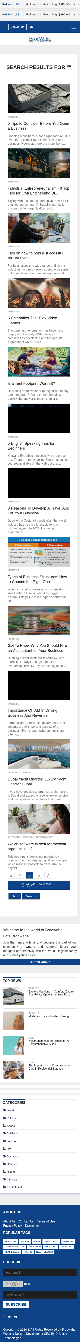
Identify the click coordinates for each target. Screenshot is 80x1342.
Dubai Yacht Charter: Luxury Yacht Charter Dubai (37, 781)
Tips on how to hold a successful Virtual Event (35, 255)
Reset (27, 1283)
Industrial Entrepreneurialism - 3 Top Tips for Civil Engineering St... (38, 191)
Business (13, 117)
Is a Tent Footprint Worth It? (31, 383)
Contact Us (17, 27)
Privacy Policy (12, 1224)
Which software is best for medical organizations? (37, 846)
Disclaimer (32, 1224)
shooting (50, 1246)
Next (15, 896)
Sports (11, 1126)
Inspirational (14, 1187)
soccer (25, 1241)
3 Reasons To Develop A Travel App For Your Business (38, 510)
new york (10, 1241)
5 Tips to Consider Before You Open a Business (38, 126)
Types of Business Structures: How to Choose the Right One (37, 579)
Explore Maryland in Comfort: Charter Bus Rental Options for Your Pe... (51, 993)
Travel (26, 772)
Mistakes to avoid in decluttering (49, 1016)
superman (35, 1246)
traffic (27, 1252)
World (10, 1110)
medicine (68, 1241)
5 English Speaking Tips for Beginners (31, 446)
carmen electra (15, 1246)
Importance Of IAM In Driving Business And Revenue (32, 713)
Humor (11, 1172)
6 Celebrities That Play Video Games (32, 320)
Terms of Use (46, 1220)
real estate (12, 1252)
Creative (12, 1164)
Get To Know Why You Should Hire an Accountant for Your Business (37, 648)
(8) (10, 4)
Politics (11, 1118)
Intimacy (12, 1179)
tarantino (66, 1246)
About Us (9, 1220)
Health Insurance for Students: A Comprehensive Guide (49, 1042)
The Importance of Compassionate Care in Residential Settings (50, 1067)
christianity (51, 1241)
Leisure (13, 772)
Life (31, 1037)
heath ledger (44, 1252)
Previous (30, 896)
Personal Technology (37, 837)
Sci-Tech (13, 837)
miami (37, 1241)
